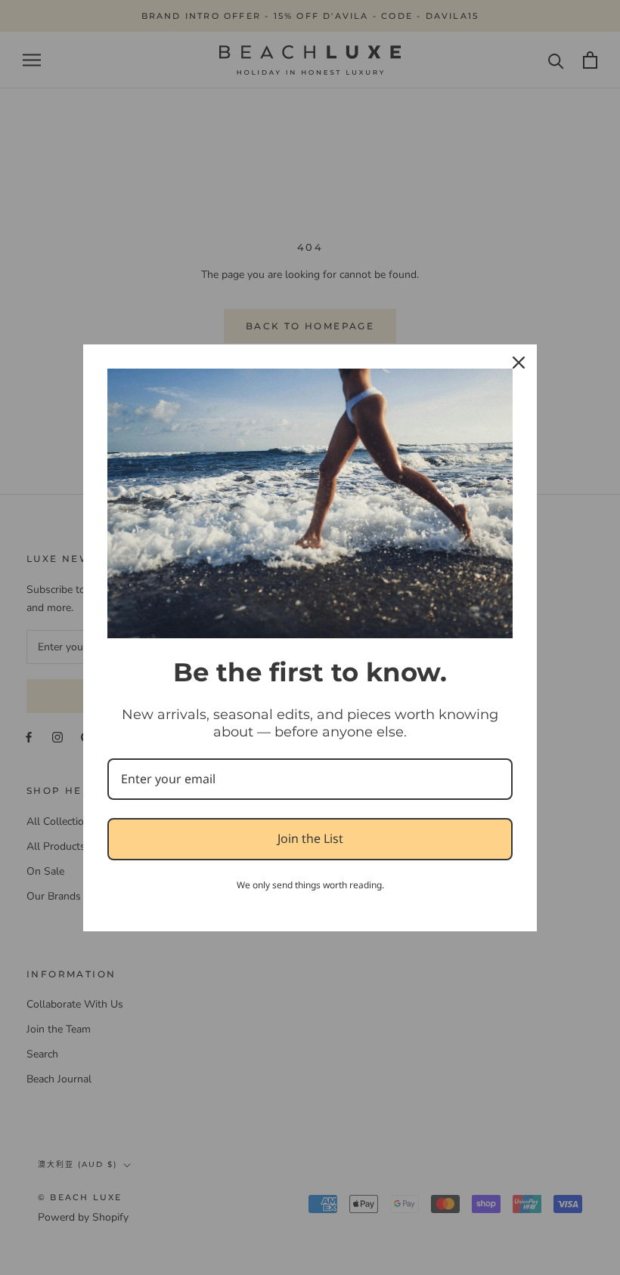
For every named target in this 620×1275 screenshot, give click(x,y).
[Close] (519, 362)
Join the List (310, 838)
